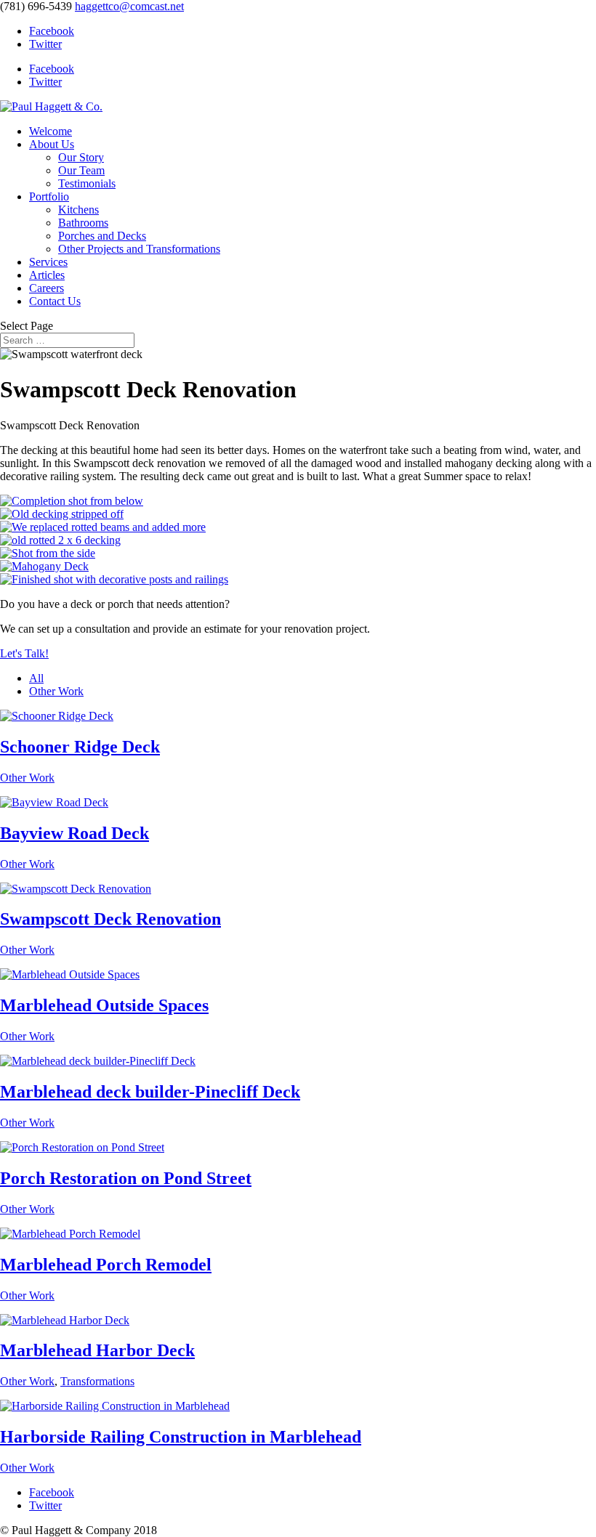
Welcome (50, 131)
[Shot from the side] (47, 553)
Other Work (56, 691)
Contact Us (55, 301)
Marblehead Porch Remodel (106, 1264)
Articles (47, 275)
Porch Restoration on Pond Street (125, 1178)
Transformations (97, 1381)
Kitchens (78, 209)
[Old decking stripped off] (62, 514)
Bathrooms (83, 222)
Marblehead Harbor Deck (97, 1350)
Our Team (81, 170)
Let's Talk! (24, 653)
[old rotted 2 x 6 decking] (60, 540)
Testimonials (87, 183)
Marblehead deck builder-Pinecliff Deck (150, 1091)
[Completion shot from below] (71, 501)
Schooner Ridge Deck (80, 746)
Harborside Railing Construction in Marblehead (180, 1436)
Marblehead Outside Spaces (104, 1005)
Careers (46, 288)
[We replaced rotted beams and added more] (103, 527)
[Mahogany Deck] (44, 566)
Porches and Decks (102, 236)
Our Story (81, 157)
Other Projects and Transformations (139, 249)
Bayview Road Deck (74, 833)
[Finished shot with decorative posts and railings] (114, 579)
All (36, 678)
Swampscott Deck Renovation (110, 918)
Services (48, 262)
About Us (51, 144)
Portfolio (49, 196)
